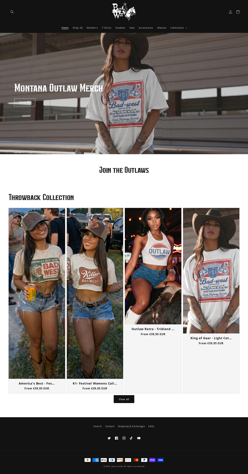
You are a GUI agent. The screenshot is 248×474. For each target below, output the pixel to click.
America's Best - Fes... (37, 383)
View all (124, 399)
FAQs (151, 426)
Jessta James (117, 466)
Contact (110, 426)
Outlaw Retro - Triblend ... (153, 329)
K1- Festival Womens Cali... (95, 383)
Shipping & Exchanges (131, 426)
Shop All (24, 102)
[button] (12, 12)
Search (97, 426)
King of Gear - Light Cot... (211, 338)
